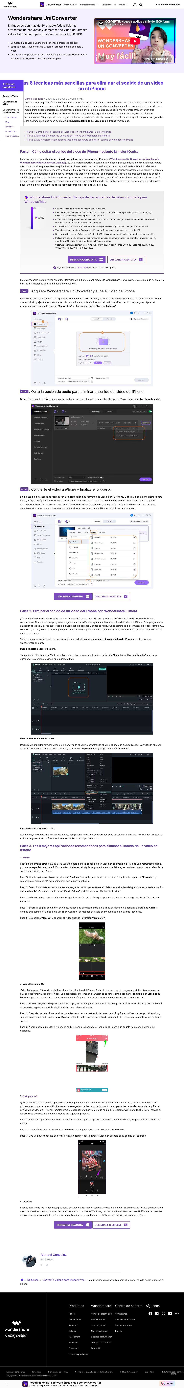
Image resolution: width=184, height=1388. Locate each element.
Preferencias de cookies (58, 1372)
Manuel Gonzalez (34, 98)
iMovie (26, 858)
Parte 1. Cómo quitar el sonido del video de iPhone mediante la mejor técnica (69, 131)
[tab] (11, 96)
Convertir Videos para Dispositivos (63, 1279)
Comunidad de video (125, 1319)
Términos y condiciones (15, 1372)
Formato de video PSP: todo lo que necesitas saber (11, 131)
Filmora (72, 1314)
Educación (96, 1348)
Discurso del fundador (101, 1336)
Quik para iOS (30, 1096)
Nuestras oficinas (99, 1331)
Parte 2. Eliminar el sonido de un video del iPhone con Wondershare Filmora (68, 135)
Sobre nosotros (98, 1319)
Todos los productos (78, 1354)
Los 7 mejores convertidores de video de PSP (10, 136)
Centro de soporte (123, 1325)
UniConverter (75, 1319)
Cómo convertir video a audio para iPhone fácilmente (11, 117)
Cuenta (118, 1331)
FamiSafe (73, 1342)
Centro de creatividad (101, 1314)
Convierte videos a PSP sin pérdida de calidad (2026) (11, 127)
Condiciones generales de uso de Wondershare (94, 1372)
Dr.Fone (72, 1331)
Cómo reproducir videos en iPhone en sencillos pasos (11, 122)
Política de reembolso (128, 1372)
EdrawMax (74, 1348)
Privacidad (36, 1372)
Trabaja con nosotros (101, 1342)
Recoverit (73, 1325)
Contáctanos (121, 1314)
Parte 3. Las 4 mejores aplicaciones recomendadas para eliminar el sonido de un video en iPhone (80, 139)
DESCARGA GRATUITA (83, 259)
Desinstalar (149, 1372)
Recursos (33, 1279)
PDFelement (74, 1336)
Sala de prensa (98, 1325)
